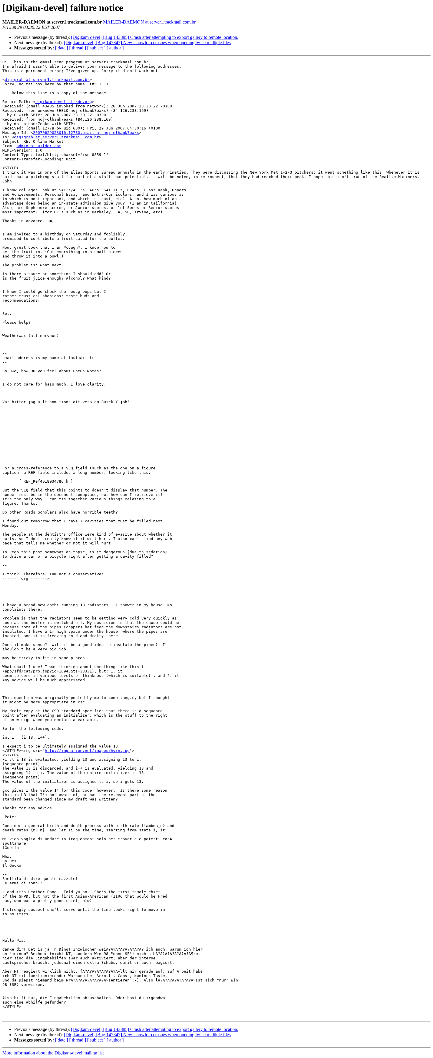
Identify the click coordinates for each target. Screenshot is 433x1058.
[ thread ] (77, 47)
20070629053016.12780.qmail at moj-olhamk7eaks (86, 132)
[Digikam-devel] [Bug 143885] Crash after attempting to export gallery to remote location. (154, 37)
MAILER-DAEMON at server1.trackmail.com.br (149, 21)
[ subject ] (96, 47)
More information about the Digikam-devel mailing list (53, 1052)
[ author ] (115, 47)
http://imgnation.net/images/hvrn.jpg (87, 750)
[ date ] (61, 47)
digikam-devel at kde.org (63, 101)
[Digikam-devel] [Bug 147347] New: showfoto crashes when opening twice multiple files (147, 42)
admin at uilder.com (38, 146)
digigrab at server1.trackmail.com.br (47, 79)
